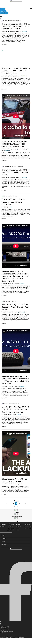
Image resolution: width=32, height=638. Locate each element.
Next (16, 506)
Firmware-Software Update (16, 31)
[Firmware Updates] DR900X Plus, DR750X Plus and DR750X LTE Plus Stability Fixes (16, 70)
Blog (10, 149)
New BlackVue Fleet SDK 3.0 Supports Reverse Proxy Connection (13, 202)
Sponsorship (14, 149)
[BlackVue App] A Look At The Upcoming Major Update (14, 480)
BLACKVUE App (5, 312)
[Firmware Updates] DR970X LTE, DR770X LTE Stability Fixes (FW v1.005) (16, 172)
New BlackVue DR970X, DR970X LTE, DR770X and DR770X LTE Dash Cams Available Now (15, 409)
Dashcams (17, 283)
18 (25, 503)
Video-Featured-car (22, 149)
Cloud (13, 283)
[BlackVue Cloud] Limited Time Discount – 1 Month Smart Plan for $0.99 (15, 307)
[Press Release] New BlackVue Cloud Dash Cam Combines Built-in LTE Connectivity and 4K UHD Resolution (16, 380)
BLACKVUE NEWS (5, 149)
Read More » (4, 44)
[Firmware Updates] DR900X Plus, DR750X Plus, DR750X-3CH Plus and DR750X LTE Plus (16, 26)
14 (19, 503)
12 (13, 503)
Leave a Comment (5, 31)
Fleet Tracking (5, 207)
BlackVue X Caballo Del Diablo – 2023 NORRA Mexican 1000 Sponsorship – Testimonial (15, 144)
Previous (16, 501)
